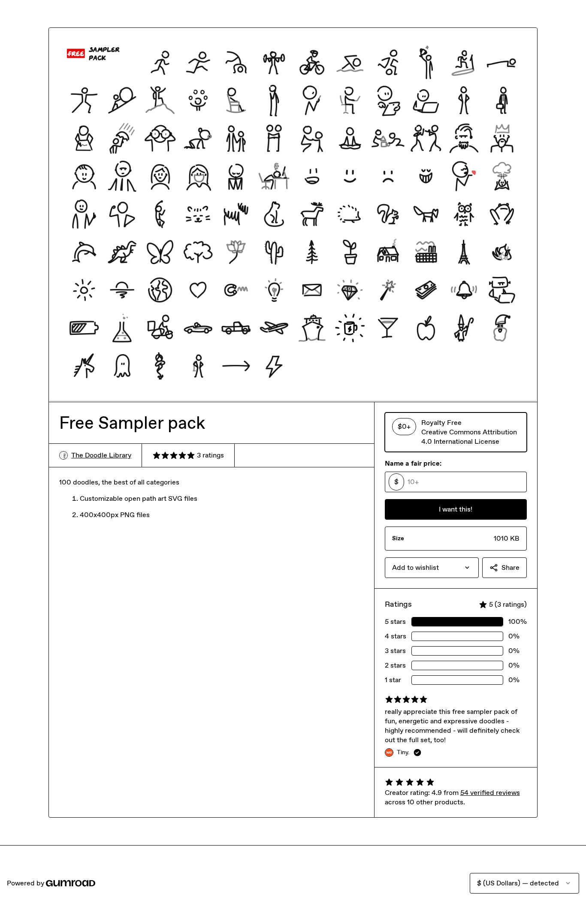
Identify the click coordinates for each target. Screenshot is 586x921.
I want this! (455, 509)
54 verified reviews (490, 793)
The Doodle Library (101, 455)
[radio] (456, 432)
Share (510, 567)
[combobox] (432, 567)
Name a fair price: (413, 463)
